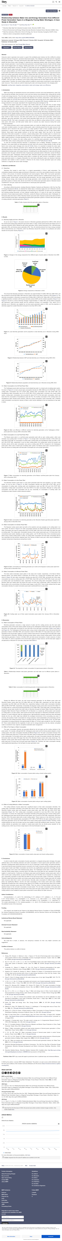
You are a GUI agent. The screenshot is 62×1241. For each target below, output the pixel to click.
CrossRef (23, 959)
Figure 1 (16, 221)
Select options (6, 1217)
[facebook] (11, 1073)
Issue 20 (21, 6)
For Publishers (35, 1181)
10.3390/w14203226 (29, 6)
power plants (25, 85)
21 (17, 188)
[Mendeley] (19, 1073)
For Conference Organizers (38, 1185)
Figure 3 (55, 295)
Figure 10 (9, 577)
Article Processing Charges (8, 1173)
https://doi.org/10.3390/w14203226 (25, 37)
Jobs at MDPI (5, 1181)
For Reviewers (35, 1175)
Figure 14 (11, 812)
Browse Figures (17, 47)
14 (53, 120)
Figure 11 (6, 630)
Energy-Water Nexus (24, 44)
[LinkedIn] (8, 1073)
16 (46, 140)
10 (8, 113)
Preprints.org (5, 1196)
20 (15, 188)
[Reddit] (17, 1073)
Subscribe (5, 1223)
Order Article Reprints (52, 11)
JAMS (3, 1204)
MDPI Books (5, 1194)
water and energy (34, 85)
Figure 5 (4, 300)
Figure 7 (26, 438)
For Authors (35, 1173)
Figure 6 (10, 390)
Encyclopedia (5, 1202)
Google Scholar (16, 959)
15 (9, 139)
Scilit (28, 959)
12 (10, 120)
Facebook (34, 1194)
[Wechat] (14, 1073)
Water (9, 6)
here (13, 1109)
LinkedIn (34, 1192)
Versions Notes (28, 47)
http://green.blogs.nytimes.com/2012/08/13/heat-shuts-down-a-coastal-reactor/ (30, 1016)
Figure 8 (19, 484)
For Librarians (35, 1179)
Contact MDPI (5, 1179)
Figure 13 (34, 741)
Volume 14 (15, 6)
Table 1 (26, 199)
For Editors (34, 1177)
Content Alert (32, 1165)
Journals (4, 6)
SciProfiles (4, 1200)
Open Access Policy (7, 1177)
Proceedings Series (6, 1206)
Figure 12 (36, 732)
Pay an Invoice (5, 1175)
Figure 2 (20, 230)
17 (47, 140)
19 (51, 140)
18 (49, 140)
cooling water (11, 85)
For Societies (35, 1183)
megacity (18, 85)
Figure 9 (18, 528)
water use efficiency (45, 85)
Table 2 (52, 628)
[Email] (3, 1073)
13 (51, 120)
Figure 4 (56, 299)
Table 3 (58, 628)
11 (10, 113)
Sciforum (4, 1192)
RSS (26, 1165)
